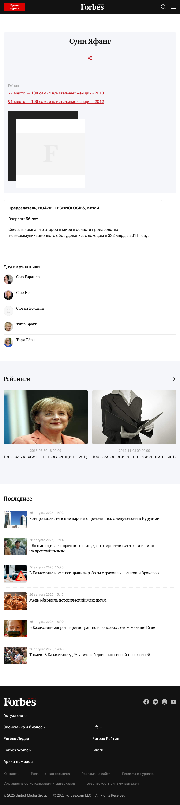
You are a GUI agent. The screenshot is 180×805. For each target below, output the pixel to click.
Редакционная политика (50, 774)
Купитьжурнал (14, 7)
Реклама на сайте (96, 774)
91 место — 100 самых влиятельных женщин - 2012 (56, 101)
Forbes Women (17, 750)
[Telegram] (86, 67)
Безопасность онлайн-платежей (113, 783)
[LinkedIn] (77, 67)
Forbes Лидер (16, 738)
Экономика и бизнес (23, 727)
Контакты (11, 774)
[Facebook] (94, 67)
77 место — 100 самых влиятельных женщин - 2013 (56, 93)
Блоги (97, 750)
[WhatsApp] (102, 67)
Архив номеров (18, 761)
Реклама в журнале (138, 774)
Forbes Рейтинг (106, 738)
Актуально (13, 715)
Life (95, 727)
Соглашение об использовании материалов (39, 783)
